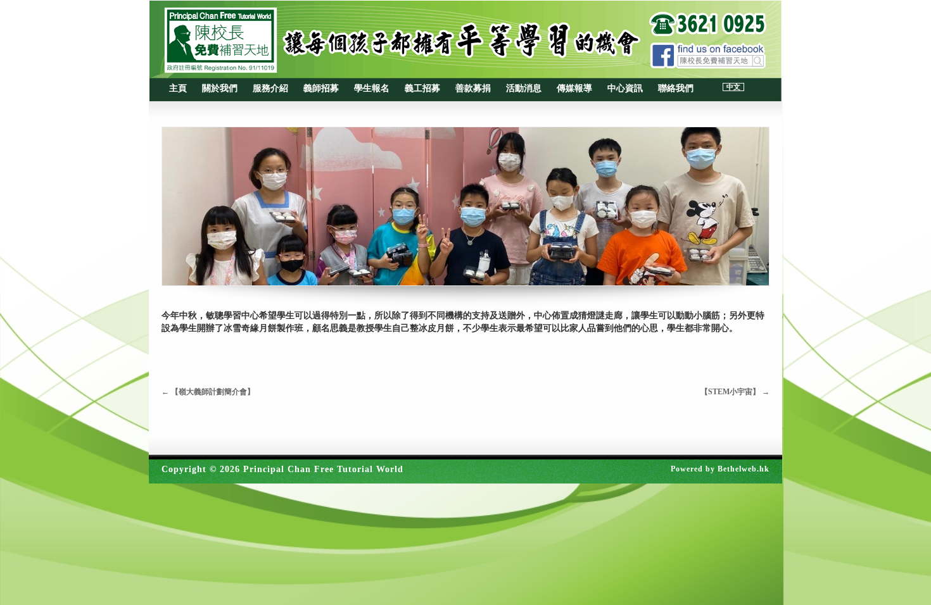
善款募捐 (473, 88)
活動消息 (524, 88)
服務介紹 (270, 88)
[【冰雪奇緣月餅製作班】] (465, 206)
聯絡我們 (676, 88)
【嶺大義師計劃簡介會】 (208, 391)
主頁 (178, 88)
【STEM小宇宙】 (735, 391)
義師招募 (321, 88)
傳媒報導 (574, 88)
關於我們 (220, 88)
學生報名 (372, 88)
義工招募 (422, 88)
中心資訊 (625, 88)
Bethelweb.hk (744, 469)
